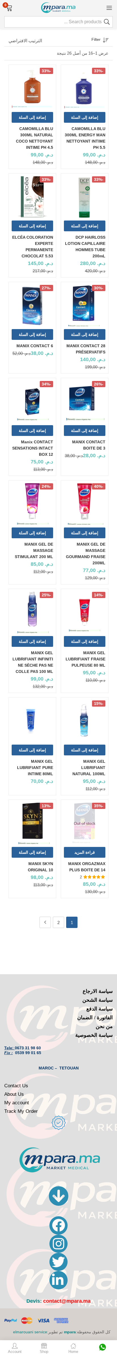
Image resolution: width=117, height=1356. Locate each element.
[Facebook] (58, 1225)
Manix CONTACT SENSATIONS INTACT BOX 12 (32, 448)
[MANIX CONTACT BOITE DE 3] (84, 401)
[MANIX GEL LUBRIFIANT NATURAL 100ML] (84, 721)
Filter (96, 39)
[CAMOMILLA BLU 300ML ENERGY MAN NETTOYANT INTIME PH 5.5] (84, 88)
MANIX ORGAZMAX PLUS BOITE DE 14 (86, 866)
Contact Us (16, 1085)
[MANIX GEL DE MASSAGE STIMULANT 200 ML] (32, 504)
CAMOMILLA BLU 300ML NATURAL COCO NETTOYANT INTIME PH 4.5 (34, 138)
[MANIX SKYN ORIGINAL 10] (32, 823)
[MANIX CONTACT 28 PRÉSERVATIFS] (84, 305)
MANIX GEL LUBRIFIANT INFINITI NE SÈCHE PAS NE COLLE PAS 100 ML (32, 662)
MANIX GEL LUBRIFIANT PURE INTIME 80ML (35, 767)
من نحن (104, 1026)
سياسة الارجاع (98, 991)
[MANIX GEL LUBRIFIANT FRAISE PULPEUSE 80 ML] (84, 612)
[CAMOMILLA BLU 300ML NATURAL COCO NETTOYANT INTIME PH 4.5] (32, 88)
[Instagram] (58, 1244)
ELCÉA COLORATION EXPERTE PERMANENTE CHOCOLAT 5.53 (32, 246)
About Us (14, 1094)
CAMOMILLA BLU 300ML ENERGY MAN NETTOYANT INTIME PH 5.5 (85, 138)
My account (16, 1102)
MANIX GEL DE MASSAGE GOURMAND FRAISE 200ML (85, 553)
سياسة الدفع (99, 1009)
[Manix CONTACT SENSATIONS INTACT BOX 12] (32, 401)
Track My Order (21, 1111)
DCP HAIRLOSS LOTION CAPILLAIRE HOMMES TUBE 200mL (85, 246)
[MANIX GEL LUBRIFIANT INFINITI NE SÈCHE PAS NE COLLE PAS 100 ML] (32, 612)
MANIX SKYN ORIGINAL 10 (40, 866)
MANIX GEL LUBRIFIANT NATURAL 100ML (88, 767)
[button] (9, 7)
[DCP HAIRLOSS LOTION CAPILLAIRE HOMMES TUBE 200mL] (84, 197)
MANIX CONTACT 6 (34, 346)
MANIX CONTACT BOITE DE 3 (88, 445)
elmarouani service (30, 1332)
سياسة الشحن (97, 1000)
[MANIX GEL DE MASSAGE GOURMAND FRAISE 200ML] (84, 504)
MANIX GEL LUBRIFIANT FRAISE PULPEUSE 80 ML (85, 659)
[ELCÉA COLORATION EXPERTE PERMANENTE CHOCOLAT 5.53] (32, 197)
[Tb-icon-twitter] (58, 1262)
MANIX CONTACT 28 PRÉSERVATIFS (85, 349)
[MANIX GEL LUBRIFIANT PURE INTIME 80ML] (32, 721)
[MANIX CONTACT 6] (32, 305)
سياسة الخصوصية (94, 1035)
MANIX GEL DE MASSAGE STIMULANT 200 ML (34, 550)
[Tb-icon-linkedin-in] (58, 1280)
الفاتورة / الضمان (95, 1017)
